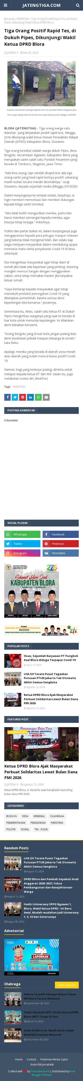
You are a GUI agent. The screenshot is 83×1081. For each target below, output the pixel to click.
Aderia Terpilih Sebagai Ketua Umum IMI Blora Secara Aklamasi (50, 996)
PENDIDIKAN (38, 823)
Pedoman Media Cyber (54, 1059)
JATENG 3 (12, 52)
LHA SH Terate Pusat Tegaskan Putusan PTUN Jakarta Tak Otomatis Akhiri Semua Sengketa (50, 678)
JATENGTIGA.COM (42, 5)
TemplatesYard (40, 1071)
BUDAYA (11, 816)
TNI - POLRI (41, 829)
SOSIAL (25, 829)
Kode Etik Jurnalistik (42, 1064)
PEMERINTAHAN (15, 823)
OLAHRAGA (57, 816)
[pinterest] (61, 543)
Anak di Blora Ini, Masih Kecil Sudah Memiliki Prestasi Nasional (49, 1032)
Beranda (9, 19)
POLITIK (11, 829)
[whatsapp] (22, 534)
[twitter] (22, 543)
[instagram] (22, 553)
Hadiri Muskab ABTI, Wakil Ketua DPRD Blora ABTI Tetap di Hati (51, 1014)
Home (19, 1059)
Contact (31, 1059)
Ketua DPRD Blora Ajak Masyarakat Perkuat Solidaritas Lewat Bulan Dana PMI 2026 (51, 699)
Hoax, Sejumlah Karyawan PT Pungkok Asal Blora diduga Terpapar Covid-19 (51, 658)
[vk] (61, 553)
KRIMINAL (39, 816)
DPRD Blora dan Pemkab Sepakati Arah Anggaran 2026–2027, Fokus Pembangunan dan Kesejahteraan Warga (51, 885)
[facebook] (61, 534)
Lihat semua (66, 985)
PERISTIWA (23, 19)
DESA (25, 816)
